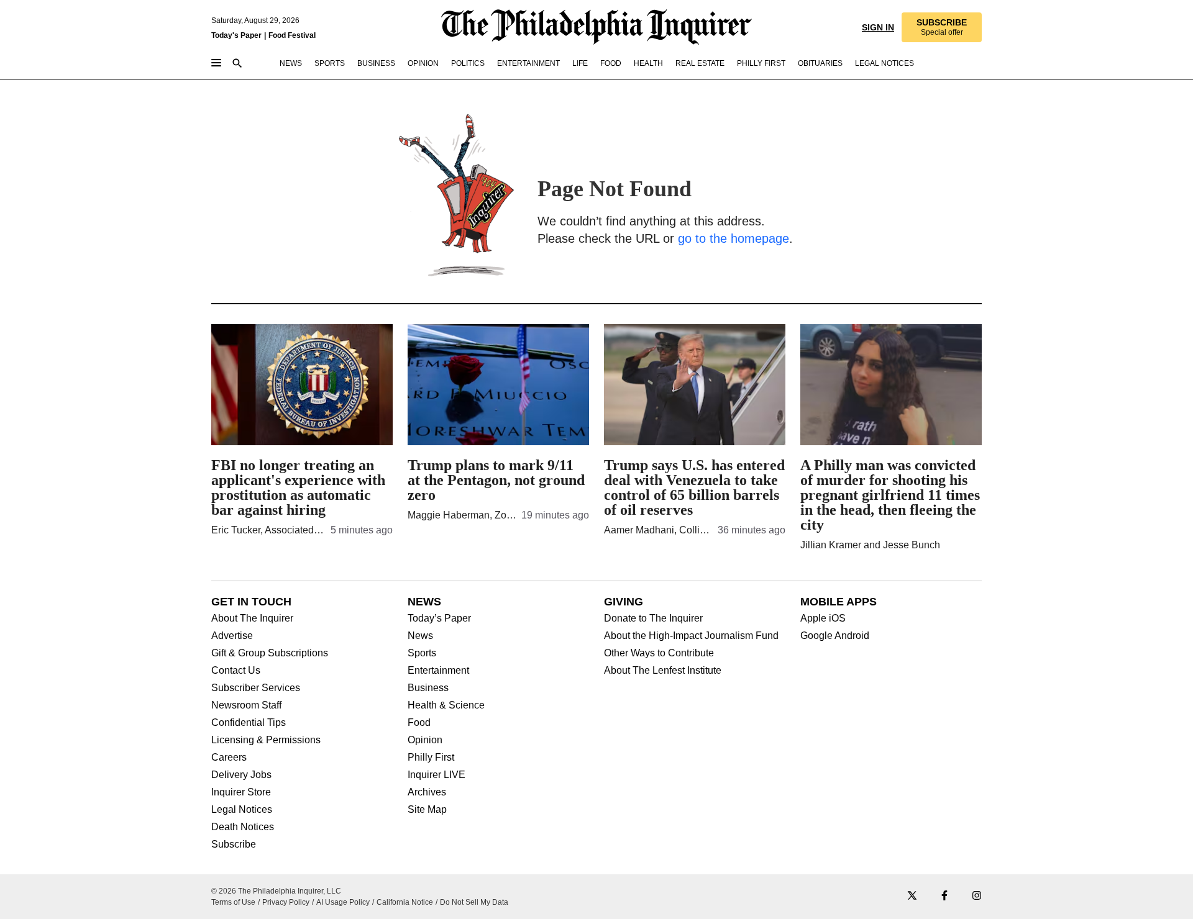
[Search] (237, 64)
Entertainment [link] (528, 63)
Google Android (834, 636)
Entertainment (438, 671)
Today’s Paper (439, 618)
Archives (427, 792)
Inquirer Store (241, 792)
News (420, 636)
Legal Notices (241, 810)
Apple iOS (823, 618)
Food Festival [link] (292, 35)
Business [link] (376, 63)
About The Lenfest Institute (662, 671)
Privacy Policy (285, 902)
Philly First (431, 758)
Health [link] (648, 63)
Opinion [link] (423, 63)
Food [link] (610, 63)
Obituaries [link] (820, 63)
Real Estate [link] (699, 63)
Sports (422, 653)
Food (419, 723)
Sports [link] (329, 63)
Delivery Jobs (241, 775)
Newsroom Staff (246, 705)
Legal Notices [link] (884, 63)
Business (428, 688)
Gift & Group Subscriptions (269, 653)
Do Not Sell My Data (474, 902)
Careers (229, 758)
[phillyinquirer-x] (912, 896)
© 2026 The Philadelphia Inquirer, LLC (276, 891)
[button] (941, 27)
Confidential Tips (248, 723)
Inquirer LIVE (436, 775)
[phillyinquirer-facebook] (944, 896)
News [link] (291, 63)
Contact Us (235, 671)
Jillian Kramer (830, 545)
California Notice (405, 902)
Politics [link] (468, 63)
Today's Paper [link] (236, 35)
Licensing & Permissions (266, 740)
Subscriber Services (255, 688)
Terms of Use (233, 902)
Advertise (232, 636)
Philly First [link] (761, 63)
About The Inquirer (252, 618)
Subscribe (233, 844)
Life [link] (580, 63)
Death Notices (242, 827)
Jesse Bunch (911, 545)
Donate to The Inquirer (653, 618)
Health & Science (446, 705)
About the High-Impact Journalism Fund (691, 636)
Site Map (427, 810)
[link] (941, 27)
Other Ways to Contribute (659, 653)
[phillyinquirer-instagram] (977, 896)
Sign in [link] (877, 27)
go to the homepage (733, 238)
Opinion (425, 740)
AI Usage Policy (343, 902)
